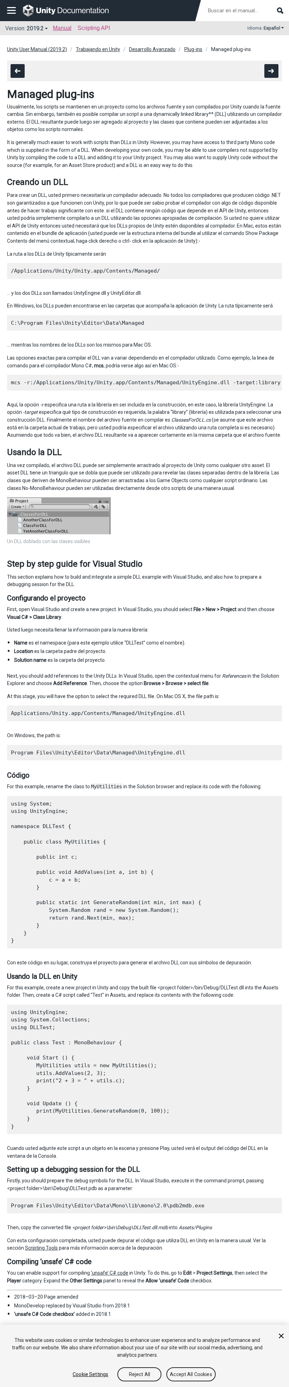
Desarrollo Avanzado (152, 49)
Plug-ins (193, 49)
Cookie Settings (90, 1374)
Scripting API (94, 28)
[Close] (281, 1336)
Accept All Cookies (191, 1374)
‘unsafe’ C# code (109, 1273)
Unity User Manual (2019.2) (37, 49)
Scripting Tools (41, 1248)
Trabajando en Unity (98, 49)
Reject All (139, 1374)
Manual (62, 28)
